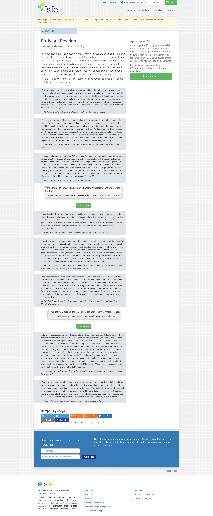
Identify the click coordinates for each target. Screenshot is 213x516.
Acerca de (130, 10)
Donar (172, 2)
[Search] (142, 2)
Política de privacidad (94, 502)
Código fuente (138, 490)
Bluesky (62, 416)
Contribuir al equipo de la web (145, 494)
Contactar (89, 490)
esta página (95, 19)
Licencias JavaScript (94, 511)
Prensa (171, 10)
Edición (88, 498)
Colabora (159, 10)
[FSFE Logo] (48, 7)
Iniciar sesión (112, 2)
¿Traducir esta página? (142, 498)
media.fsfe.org (108, 316)
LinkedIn (106, 416)
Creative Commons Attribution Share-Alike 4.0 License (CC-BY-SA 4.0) (57, 503)
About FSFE (49, 31)
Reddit (91, 416)
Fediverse (48, 416)
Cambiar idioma (130, 2)
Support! (63, 420)
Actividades (145, 10)
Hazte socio (83, 205)
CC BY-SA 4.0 (113, 195)
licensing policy (69, 509)
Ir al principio (171, 471)
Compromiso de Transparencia (98, 507)
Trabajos (89, 494)
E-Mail (48, 420)
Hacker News (77, 416)
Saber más (107, 423)
